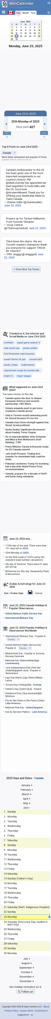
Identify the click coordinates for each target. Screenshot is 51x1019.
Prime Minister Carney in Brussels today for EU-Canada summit (26, 448)
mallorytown (27, 364)
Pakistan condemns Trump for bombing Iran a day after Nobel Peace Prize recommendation (27, 466)
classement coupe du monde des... (22, 370)
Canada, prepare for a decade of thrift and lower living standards (26, 475)
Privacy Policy (11, 1011)
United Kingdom (34, 707)
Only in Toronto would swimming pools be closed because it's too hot (26, 417)
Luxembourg (12, 663)
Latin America (12, 703)
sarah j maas (11, 364)
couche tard (35, 359)
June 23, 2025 (12, 205)
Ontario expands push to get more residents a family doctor (23, 409)
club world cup (11, 348)
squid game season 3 (28, 342)
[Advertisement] (25, 80)
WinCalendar (21, 3)
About (46, 1007)
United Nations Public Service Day (23, 613)
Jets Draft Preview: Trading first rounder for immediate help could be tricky (25, 456)
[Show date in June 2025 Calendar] (26, 34)
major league (24, 376)
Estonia (37, 684)
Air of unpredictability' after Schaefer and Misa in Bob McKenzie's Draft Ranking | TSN (25, 439)
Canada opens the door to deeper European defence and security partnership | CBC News (23, 401)
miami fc (8, 376)
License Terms (26, 1011)
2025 (25, 548)
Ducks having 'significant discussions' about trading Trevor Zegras (25, 431)
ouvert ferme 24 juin (15, 359)
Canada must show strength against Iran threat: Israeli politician (27, 424)
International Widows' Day (19, 617)
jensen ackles (30, 348)
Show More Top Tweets (26, 269)
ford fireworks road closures (19, 353)
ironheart (8, 342)
